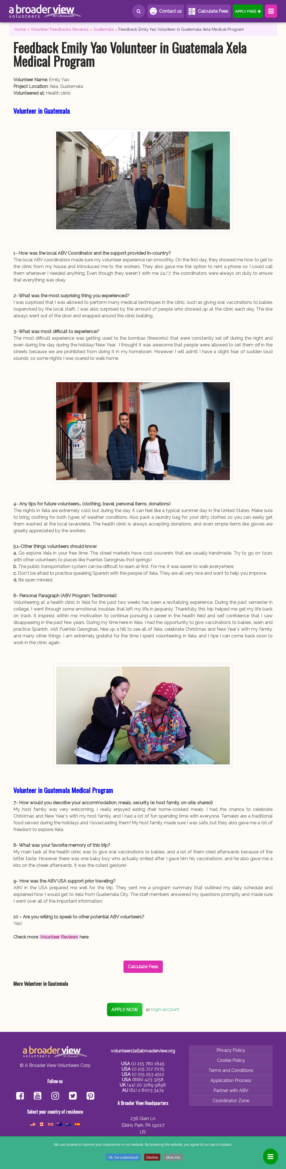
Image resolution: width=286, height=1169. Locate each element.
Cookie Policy (231, 1060)
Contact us (170, 11)
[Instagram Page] (55, 1096)
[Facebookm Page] (73, 1096)
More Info (173, 1157)
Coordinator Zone (231, 1100)
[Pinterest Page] (90, 1096)
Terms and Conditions (230, 1070)
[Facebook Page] (20, 1096)
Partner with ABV (230, 1090)
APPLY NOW (124, 1009)
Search (138, 11)
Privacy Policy (230, 1050)
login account (165, 1009)
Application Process (230, 1080)
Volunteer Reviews (59, 937)
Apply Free (245, 11)
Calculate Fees (213, 11)
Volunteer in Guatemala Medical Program (63, 790)
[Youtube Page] (37, 1096)
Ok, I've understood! (123, 1157)
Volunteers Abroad (45, 11)
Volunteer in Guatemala (41, 110)
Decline (152, 1157)
